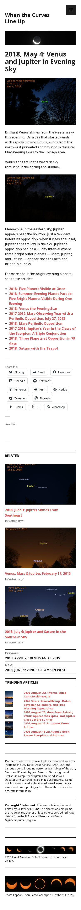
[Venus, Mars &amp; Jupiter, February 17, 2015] (40, 548)
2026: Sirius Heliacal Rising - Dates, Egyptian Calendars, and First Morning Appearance (47, 704)
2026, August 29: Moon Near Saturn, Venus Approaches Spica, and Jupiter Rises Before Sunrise (49, 715)
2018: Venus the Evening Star (33, 308)
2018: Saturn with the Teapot (33, 348)
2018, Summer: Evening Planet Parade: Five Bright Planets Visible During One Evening (40, 298)
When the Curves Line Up (27, 18)
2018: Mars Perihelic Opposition (35, 323)
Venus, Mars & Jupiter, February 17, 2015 (38, 573)
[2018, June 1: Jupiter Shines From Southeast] (40, 484)
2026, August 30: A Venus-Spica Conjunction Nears (45, 694)
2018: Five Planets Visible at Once (37, 288)
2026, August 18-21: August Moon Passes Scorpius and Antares (47, 733)
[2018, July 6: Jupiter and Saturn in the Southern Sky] (40, 606)
